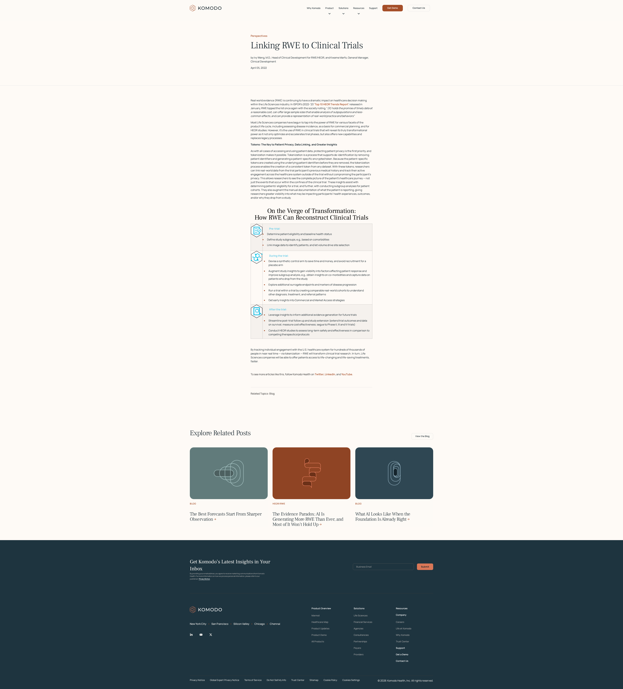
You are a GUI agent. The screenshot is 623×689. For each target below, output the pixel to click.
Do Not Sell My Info (276, 680)
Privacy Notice (204, 579)
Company (401, 615)
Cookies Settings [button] (351, 680)
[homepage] (206, 8)
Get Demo (392, 7)
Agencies (358, 628)
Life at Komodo (403, 628)
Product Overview (321, 608)
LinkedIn (330, 374)
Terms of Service (253, 680)
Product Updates (320, 628)
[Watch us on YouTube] (204, 635)
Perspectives (259, 36)
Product (329, 8)
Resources (358, 8)
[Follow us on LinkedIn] (194, 635)
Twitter (319, 374)
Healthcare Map (320, 622)
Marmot (316, 615)
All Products (318, 641)
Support (373, 8)
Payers (357, 648)
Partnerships (360, 641)
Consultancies (361, 635)
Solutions (343, 8)
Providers (358, 654)
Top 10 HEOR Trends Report (331, 104)
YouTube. (347, 374)
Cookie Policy (330, 680)
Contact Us (419, 7)
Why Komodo (313, 8)
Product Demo (319, 635)
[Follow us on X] (213, 635)
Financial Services (363, 622)
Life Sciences (360, 615)
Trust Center (402, 641)
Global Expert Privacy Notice (224, 680)
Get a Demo (402, 654)
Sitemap (314, 680)
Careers (400, 622)
